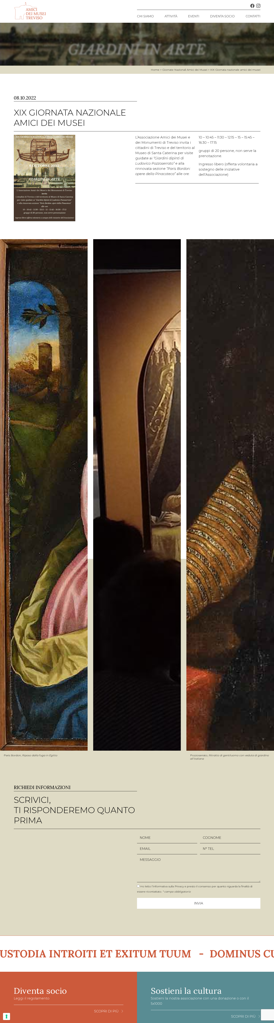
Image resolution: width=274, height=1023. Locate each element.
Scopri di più (106, 1011)
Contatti (253, 16)
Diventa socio (222, 16)
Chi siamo (145, 16)
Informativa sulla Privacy (168, 886)
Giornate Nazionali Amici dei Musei (184, 69)
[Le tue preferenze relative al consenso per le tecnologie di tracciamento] (6, 1016)
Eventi (193, 16)
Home (155, 69)
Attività (171, 16)
